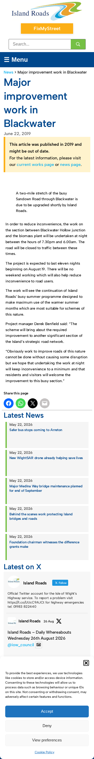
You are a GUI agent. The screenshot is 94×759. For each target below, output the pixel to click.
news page (70, 164)
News (8, 72)
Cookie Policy (44, 752)
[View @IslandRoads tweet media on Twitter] (38, 644)
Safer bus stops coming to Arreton (35, 430)
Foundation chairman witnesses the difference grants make (44, 544)
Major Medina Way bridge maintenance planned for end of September (46, 488)
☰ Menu (16, 59)
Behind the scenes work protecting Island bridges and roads (40, 516)
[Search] (78, 44)
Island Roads (29, 621)
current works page (35, 164)
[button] (86, 663)
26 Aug (49, 621)
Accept (47, 711)
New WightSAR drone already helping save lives (46, 458)
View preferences (47, 740)
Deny (47, 725)
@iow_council (21, 644)
